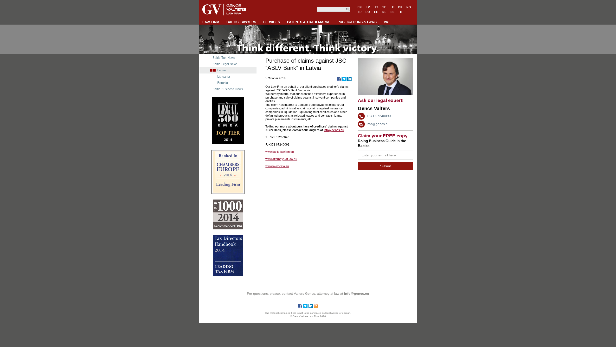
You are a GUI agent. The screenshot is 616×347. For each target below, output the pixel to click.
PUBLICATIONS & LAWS (357, 22)
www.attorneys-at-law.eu (281, 159)
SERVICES (271, 22)
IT (401, 12)
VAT (387, 22)
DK (400, 7)
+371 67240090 (379, 116)
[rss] (316, 307)
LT (376, 7)
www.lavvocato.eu (277, 166)
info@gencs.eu (378, 124)
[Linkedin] (310, 307)
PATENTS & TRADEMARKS (308, 22)
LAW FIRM (210, 22)
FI (393, 7)
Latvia (221, 70)
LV (368, 7)
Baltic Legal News (224, 64)
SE (384, 7)
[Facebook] (300, 307)
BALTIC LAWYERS (241, 22)
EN (360, 7)
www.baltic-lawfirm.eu (279, 151)
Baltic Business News (227, 89)
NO (408, 7)
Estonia (222, 83)
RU (368, 12)
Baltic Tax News (223, 58)
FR (360, 12)
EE (376, 12)
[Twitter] (305, 307)
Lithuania (223, 76)
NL (384, 12)
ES (392, 12)
